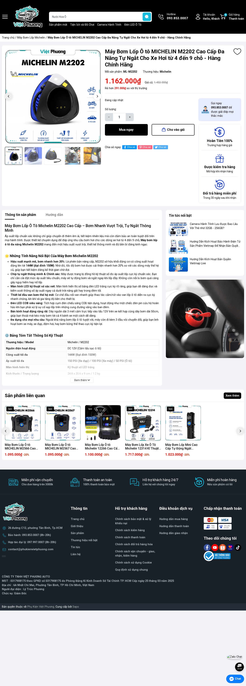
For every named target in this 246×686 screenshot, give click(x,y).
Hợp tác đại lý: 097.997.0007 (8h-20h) (32, 542)
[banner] (205, 319)
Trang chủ (8, 37)
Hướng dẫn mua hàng (173, 519)
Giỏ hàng (234, 17)
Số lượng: (110, 109)
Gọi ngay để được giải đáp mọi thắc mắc (222, 109)
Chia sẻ (131, 147)
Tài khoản (211, 17)
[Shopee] (223, 547)
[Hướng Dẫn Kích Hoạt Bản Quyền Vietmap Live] (178, 264)
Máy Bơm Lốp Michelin (31, 37)
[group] (53, 96)
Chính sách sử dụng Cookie (133, 562)
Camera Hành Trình (109, 24)
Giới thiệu (77, 526)
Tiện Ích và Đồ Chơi (82, 24)
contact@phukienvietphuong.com (30, 549)
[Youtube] (215, 547)
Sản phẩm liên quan (25, 395)
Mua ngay (126, 130)
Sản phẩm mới (58, 24)
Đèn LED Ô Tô (132, 24)
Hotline (177, 16)
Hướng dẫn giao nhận (173, 533)
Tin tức (75, 547)
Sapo (75, 606)
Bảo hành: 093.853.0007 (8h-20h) (29, 535)
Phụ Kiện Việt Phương (40, 606)
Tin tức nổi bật (180, 215)
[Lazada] (230, 547)
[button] (97, 96)
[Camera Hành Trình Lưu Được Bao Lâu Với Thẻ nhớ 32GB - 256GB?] (178, 229)
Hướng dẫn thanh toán (174, 526)
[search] (147, 17)
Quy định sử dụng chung (131, 569)
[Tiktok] (237, 547)
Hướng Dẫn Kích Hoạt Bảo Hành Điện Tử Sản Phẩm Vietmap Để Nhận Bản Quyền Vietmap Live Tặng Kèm (215, 246)
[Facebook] (207, 547)
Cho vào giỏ (176, 130)
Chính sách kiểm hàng (130, 530)
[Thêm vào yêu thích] (237, 51)
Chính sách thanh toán (130, 537)
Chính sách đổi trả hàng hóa (134, 544)
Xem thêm (232, 395)
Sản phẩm (77, 533)
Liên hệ (76, 554)
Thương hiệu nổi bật (84, 540)
